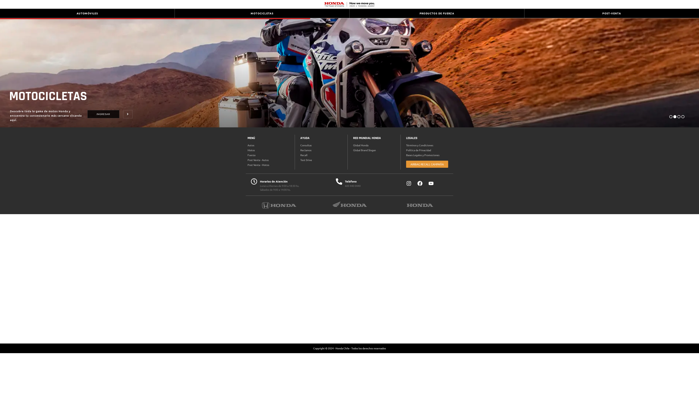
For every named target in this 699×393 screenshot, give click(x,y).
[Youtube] (431, 183)
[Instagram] (409, 183)
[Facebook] (420, 183)
